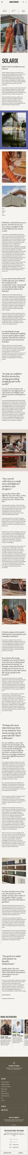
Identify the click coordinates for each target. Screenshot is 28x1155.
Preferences (16, 1144)
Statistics (15, 1142)
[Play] (14, 130)
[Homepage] (14, 2)
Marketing (15, 1147)
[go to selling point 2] (13, 1071)
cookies (4, 1134)
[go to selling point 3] (14, 1071)
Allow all (20, 1153)
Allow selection (7, 1153)
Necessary (15, 1139)
